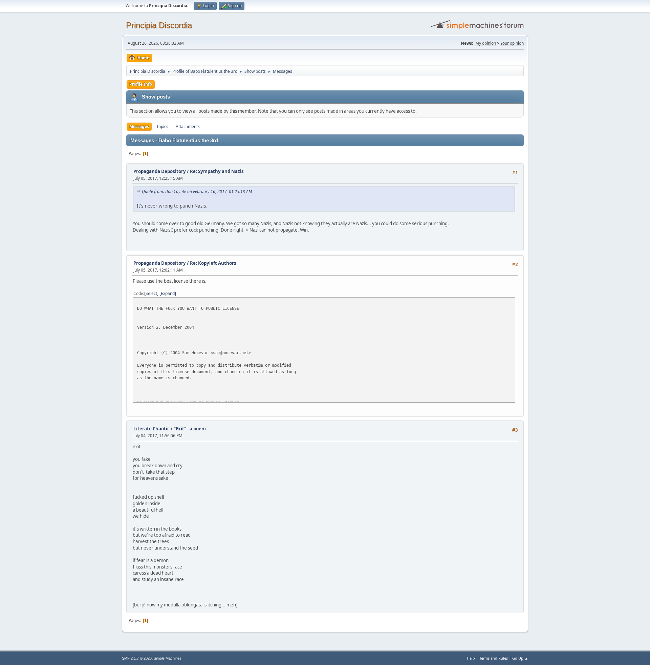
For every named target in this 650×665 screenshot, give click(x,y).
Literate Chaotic (151, 429)
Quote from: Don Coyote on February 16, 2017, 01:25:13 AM (197, 191)
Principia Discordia (159, 25)
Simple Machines (167, 658)
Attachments (188, 126)
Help (471, 658)
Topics (162, 126)
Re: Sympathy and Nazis (217, 171)
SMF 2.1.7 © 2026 (137, 658)
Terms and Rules (493, 658)
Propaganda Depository (159, 171)
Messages (139, 126)
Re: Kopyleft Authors (213, 263)
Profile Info (140, 84)
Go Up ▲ (520, 658)
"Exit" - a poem (190, 429)
